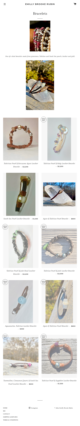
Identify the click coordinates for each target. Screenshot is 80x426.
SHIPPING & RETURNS (10, 417)
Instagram (34, 408)
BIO (4, 411)
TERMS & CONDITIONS (10, 420)
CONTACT (6, 414)
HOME (5, 408)
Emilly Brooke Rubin (40, 4)
